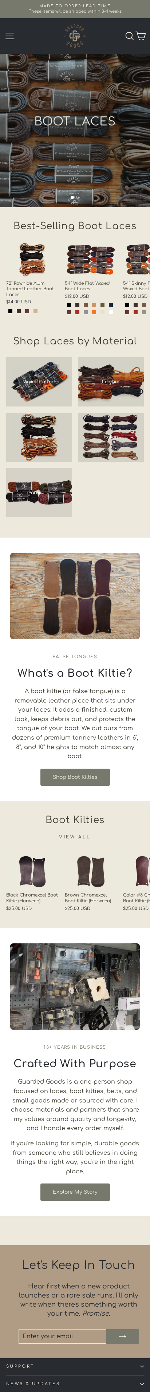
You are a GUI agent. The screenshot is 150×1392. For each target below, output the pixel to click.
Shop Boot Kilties (75, 777)
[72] (10, 311)
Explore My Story (75, 1192)
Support (20, 1366)
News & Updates (33, 1383)
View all (75, 836)
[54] (69, 305)
